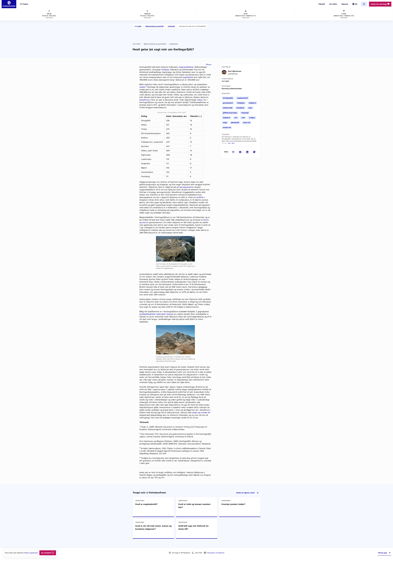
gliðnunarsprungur (230, 113)
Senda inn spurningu (379, 4)
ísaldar (142, 87)
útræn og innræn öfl (201, 412)
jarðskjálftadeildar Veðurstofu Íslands (156, 314)
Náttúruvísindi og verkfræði (154, 26)
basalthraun (144, 100)
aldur (250, 108)
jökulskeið (235, 123)
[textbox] (200, 116)
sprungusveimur (186, 187)
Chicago (224, 143)
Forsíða (138, 26)
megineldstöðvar (186, 67)
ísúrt (243, 118)
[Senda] (233, 151)
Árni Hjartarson (234, 71)
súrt (235, 118)
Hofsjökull (240, 108)
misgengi (244, 113)
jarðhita (200, 197)
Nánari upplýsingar (31, 553)
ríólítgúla (165, 69)
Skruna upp (382, 553)
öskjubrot (252, 103)
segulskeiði (188, 77)
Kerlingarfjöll (228, 98)
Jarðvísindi (171, 26)
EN (356, 4)
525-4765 (198, 553)
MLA (233, 143)
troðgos (252, 118)
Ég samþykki (46, 553)
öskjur (200, 100)
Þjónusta (345, 4)
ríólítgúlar (241, 103)
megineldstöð (242, 98)
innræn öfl (227, 127)
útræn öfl (246, 123)
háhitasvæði (227, 108)
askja (225, 123)
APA (229, 143)
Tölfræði (321, 4)
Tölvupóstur (215, 553)
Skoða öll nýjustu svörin (245, 493)
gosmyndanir (228, 103)
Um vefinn (333, 4)
